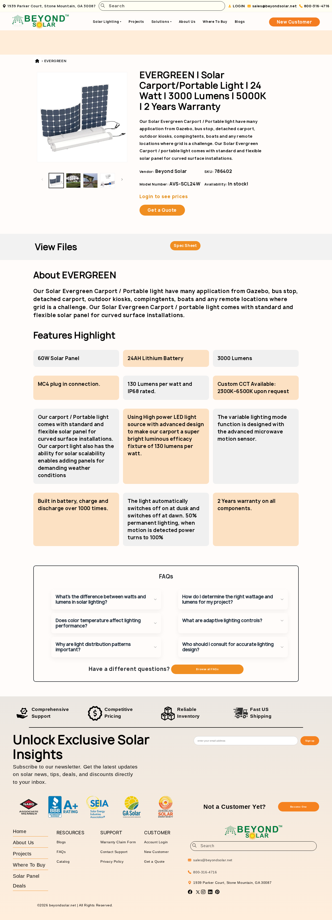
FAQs (61, 852)
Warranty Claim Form (118, 842)
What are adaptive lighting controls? (222, 620)
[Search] (103, 5)
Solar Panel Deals (26, 880)
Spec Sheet (185, 245)
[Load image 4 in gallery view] (107, 180)
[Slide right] (122, 179)
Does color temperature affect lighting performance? (98, 623)
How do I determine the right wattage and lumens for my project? (227, 599)
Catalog (63, 861)
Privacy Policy (111, 861)
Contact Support (114, 852)
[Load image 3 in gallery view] (90, 180)
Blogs (240, 21)
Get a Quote (162, 210)
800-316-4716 (317, 6)
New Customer (294, 22)
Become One (298, 806)
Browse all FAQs (207, 669)
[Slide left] (42, 179)
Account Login (156, 842)
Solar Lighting (106, 21)
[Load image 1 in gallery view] (56, 180)
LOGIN (239, 6)
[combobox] (163, 6)
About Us (187, 21)
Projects (136, 21)
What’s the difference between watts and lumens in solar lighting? (101, 599)
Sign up (309, 740)
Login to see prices (164, 197)
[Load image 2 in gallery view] (73, 180)
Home (19, 831)
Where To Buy (215, 21)
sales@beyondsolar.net (274, 6)
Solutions (160, 21)
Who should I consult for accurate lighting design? (228, 647)
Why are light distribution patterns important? (93, 647)
